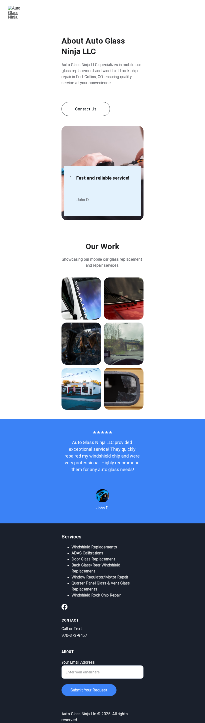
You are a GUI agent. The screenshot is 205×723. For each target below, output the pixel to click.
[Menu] (194, 13)
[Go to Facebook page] (65, 607)
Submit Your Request (89, 690)
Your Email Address (78, 662)
